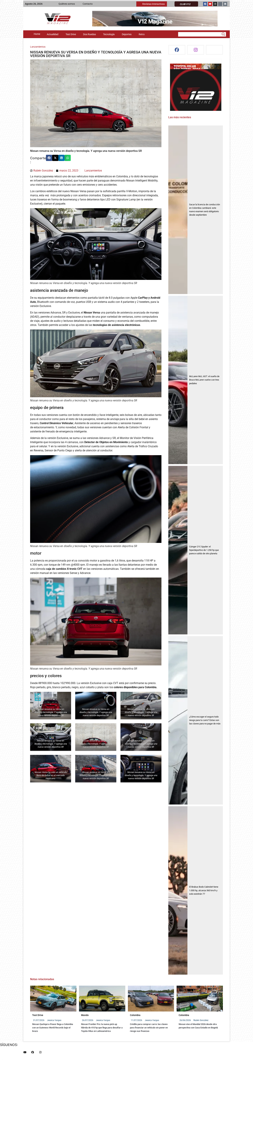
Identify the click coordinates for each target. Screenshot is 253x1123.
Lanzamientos (37, 46)
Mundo (85, 1015)
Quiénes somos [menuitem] (67, 3)
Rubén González (200, 1020)
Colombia (135, 1015)
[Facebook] (205, 4)
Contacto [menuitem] (88, 3)
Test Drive (37, 1015)
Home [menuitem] (37, 34)
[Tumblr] (220, 4)
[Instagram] (215, 4)
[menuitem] (151, 4)
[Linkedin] (225, 4)
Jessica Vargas (54, 1020)
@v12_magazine (181, 67)
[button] (49, 158)
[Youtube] (210, 4)
